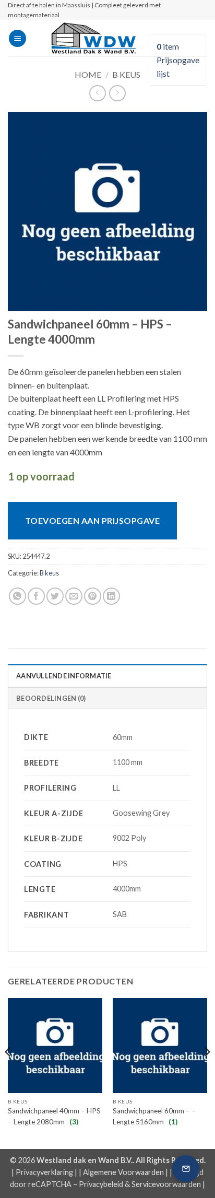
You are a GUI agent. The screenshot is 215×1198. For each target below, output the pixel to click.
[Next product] (97, 93)
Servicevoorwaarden (166, 1184)
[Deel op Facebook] (36, 596)
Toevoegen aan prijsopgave (92, 520)
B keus (126, 74)
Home (88, 74)
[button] (17, 38)
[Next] (206, 1072)
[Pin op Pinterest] (92, 596)
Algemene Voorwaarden (123, 1172)
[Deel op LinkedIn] (111, 596)
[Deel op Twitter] (55, 596)
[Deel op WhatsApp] (17, 596)
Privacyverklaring (44, 1172)
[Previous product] (117, 93)
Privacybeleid (101, 1184)
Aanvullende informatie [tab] (64, 676)
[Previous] (8, 1072)
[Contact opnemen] (185, 1168)
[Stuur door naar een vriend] (73, 596)
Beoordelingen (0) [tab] (51, 698)
